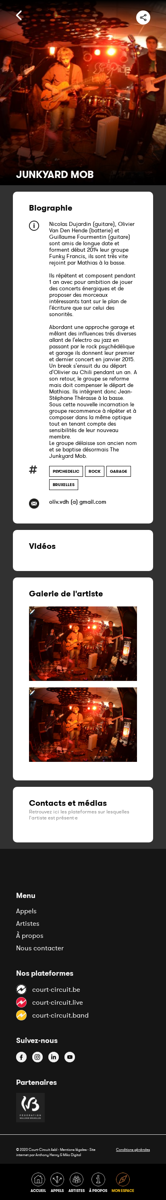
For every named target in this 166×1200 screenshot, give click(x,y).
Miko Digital (72, 1154)
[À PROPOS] (99, 1184)
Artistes (27, 923)
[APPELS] (59, 1184)
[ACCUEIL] (40, 1184)
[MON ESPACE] (123, 1184)
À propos (30, 935)
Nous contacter (40, 947)
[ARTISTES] (78, 1184)
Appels (26, 910)
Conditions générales (133, 1149)
